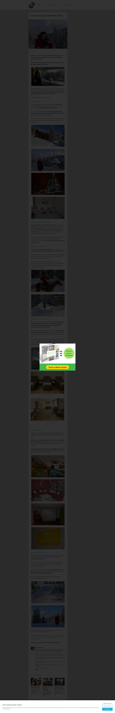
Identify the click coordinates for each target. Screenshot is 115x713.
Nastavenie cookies (107, 703)
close (74, 342)
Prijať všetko (107, 709)
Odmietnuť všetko (107, 706)
